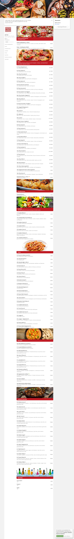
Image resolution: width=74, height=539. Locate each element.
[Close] (52, 20)
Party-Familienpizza (9, 44)
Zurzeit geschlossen (62, 26)
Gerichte (6, 55)
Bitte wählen (57, 24)
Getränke (6, 59)
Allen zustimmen (60, 536)
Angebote (7, 40)
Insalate (6, 50)
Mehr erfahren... (67, 536)
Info (6, 38)
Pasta (6, 52)
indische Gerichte (8, 57)
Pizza (6, 46)
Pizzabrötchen (8, 48)
